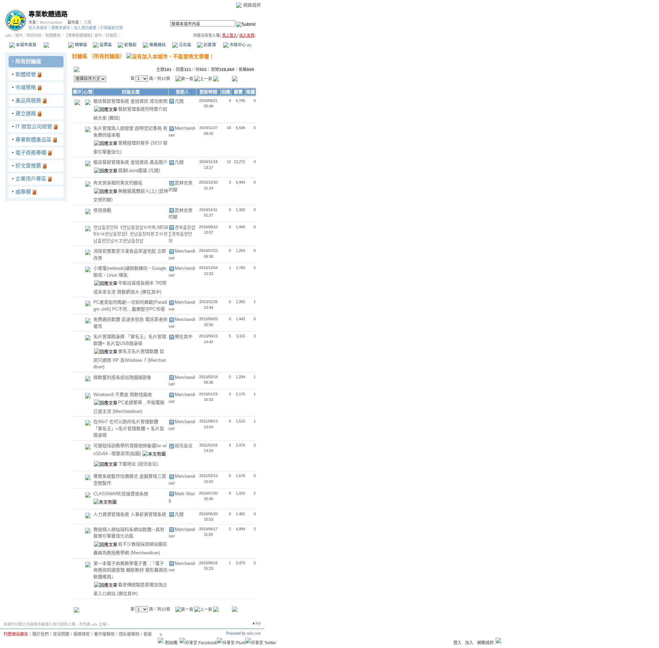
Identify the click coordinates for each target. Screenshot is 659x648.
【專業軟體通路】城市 (83, 35)
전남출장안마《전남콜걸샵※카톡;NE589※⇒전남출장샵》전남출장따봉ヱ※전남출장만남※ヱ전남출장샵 (130, 234)
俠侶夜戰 (102, 210)
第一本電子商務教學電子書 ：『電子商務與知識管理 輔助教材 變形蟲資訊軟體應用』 (130, 570)
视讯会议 (184, 445)
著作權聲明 (104, 634)
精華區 (80, 45)
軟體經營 (25, 74)
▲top (256, 623)
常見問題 (61, 634)
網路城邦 (252, 5)
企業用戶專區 (30, 179)
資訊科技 (34, 35)
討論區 (55, 45)
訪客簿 (209, 45)
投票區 (105, 45)
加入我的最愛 (85, 28)
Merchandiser (51, 22)
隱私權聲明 (129, 634)
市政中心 (240, 45)
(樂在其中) (151, 291)
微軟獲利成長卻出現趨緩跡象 (122, 377)
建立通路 (25, 113)
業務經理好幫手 (134, 143)
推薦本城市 (60, 28)
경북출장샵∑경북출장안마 (182, 234)
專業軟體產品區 (33, 139)
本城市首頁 (25, 45)
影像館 (130, 45)
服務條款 (81, 634)
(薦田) (114, 117)
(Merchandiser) (127, 411)
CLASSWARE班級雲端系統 (120, 493)
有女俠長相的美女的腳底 (117, 182)
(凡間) (154, 170)
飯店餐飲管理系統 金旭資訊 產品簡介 (130, 162)
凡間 (87, 22)
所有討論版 (28, 61)
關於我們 (40, 634)
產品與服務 (28, 100)
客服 (147, 634)
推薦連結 (157, 45)
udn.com (254, 633)
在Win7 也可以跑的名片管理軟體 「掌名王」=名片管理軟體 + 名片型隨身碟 (128, 428)
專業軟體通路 (48, 14)
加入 (469, 642)
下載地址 (127, 463)
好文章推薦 (28, 166)
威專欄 (23, 192)
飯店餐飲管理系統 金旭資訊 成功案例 (130, 101)
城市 (19, 35)
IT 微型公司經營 (33, 126)
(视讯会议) (147, 463)
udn (8, 35)
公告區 (184, 45)
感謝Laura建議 (133, 170)
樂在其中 (184, 336)
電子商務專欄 (30, 152)
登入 (457, 642)
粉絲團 (171, 642)
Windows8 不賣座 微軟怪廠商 (122, 394)
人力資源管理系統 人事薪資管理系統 (129, 514)
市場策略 (25, 87)
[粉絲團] (160, 640)
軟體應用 (52, 35)
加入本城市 (37, 28)
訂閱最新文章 (111, 28)
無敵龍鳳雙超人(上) (138, 191)
